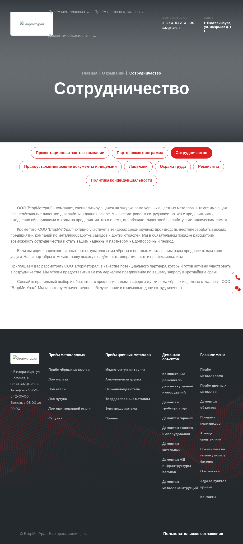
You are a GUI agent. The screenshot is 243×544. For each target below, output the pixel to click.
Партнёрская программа (140, 152)
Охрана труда (173, 166)
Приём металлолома (66, 11)
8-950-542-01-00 (178, 23)
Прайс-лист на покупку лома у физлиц (212, 455)
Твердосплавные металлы (127, 399)
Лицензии (138, 166)
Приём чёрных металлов (69, 369)
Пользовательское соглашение (193, 533)
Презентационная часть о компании (70, 152)
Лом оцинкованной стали (69, 408)
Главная (89, 73)
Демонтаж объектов (66, 35)
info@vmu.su (172, 28)
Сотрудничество (191, 152)
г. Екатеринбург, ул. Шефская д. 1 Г (217, 27)
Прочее (111, 418)
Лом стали (57, 389)
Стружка (55, 418)
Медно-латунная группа (125, 369)
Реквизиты (208, 166)
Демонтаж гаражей (177, 418)
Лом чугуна (57, 399)
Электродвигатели (121, 408)
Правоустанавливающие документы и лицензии (70, 166)
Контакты (208, 497)
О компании (113, 73)
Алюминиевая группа (123, 379)
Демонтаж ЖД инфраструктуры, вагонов (177, 465)
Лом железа (58, 379)
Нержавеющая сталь (122, 389)
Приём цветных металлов (117, 11)
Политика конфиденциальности (121, 180)
